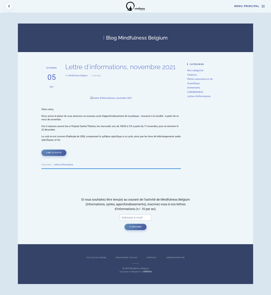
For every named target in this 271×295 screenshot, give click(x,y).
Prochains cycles (126, 258)
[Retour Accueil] (135, 6)
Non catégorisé (195, 70)
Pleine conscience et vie (200, 79)
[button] (249, 6)
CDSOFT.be (147, 271)
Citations (192, 74)
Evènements (193, 87)
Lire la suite (53, 153)
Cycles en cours (96, 258)
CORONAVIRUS (195, 92)
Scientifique (193, 83)
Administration (175, 258)
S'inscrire (135, 227)
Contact (152, 258)
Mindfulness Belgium (78, 75)
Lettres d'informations (63, 164)
